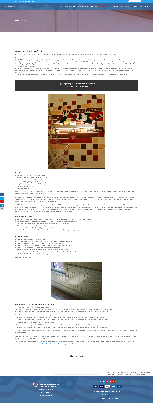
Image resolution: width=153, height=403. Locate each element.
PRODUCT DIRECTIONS (126, 6)
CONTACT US (147, 6)
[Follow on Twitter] (104, 381)
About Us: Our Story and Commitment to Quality (77, 6)
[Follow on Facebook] (100, 381)
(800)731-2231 (46, 392)
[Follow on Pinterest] (107, 381)
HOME (61, 6)
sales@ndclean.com (47, 395)
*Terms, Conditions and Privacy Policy (107, 398)
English (131, 1)
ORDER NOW (94, 6)
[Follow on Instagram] (110, 381)
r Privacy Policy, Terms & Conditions (51, 344)
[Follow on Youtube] (113, 381)
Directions (102, 342)
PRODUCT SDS (138, 6)
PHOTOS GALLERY (113, 6)
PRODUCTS (102, 6)
